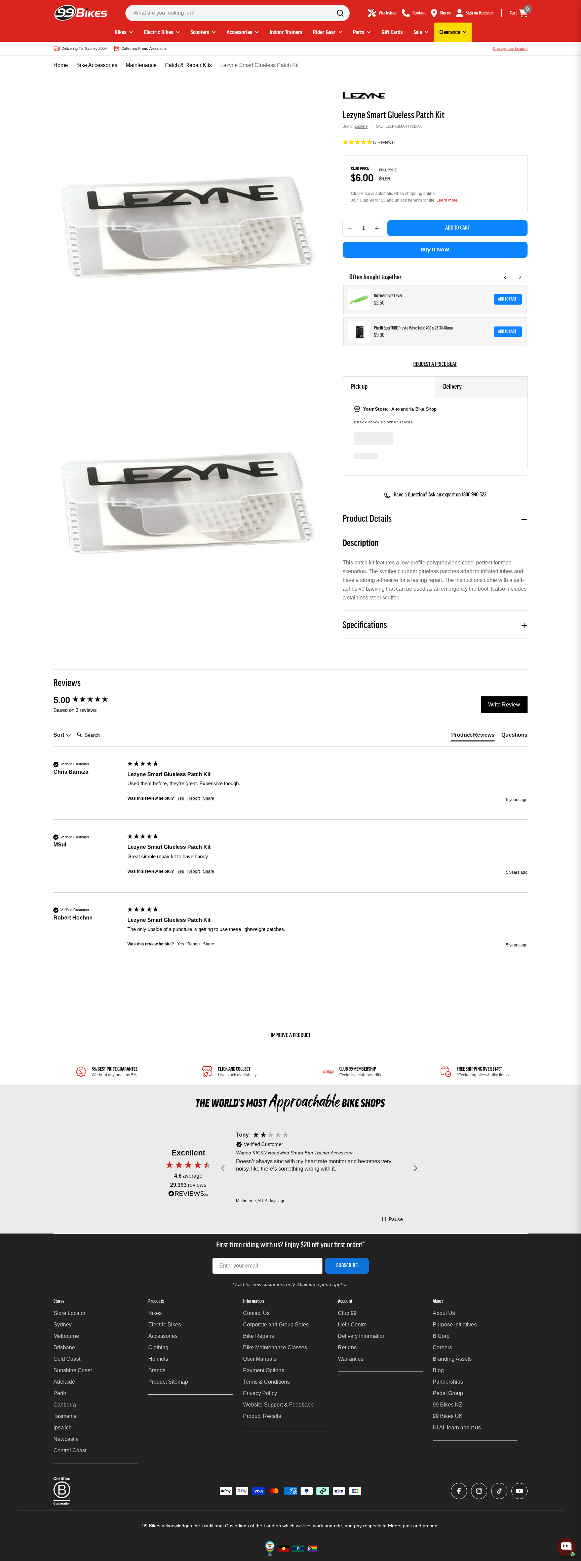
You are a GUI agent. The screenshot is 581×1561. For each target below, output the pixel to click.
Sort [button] (59, 735)
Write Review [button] (504, 704)
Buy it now (435, 249)
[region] (319, 1168)
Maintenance (141, 65)
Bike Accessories (96, 65)
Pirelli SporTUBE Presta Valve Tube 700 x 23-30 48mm (413, 328)
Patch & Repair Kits (188, 65)
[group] (88, 700)
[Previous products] (505, 277)
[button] (435, 142)
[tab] (473, 736)
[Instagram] (479, 1491)
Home (60, 65)
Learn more (447, 200)
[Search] (340, 13)
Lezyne (361, 126)
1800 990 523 (474, 495)
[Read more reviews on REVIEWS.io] (188, 1195)
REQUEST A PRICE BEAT (435, 364)
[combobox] (237, 13)
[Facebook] (459, 1491)
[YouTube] (519, 1491)
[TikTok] (499, 1491)
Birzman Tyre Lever (388, 296)
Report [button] (193, 798)
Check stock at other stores (383, 422)
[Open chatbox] (566, 1546)
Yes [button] (180, 798)
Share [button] (208, 798)
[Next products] (520, 277)
